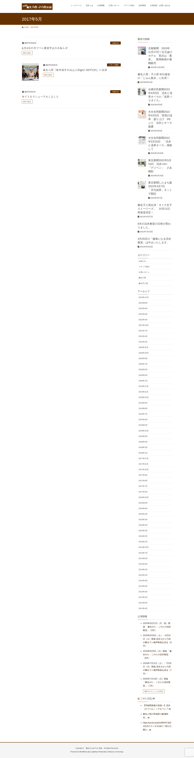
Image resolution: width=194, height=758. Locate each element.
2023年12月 (144, 297)
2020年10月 (144, 353)
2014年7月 (143, 553)
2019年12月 (144, 386)
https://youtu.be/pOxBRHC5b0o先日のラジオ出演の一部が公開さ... (157, 726)
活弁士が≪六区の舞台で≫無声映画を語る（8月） (157, 642)
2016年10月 (144, 497)
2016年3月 (143, 519)
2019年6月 (143, 419)
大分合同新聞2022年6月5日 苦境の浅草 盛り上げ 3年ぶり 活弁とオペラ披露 (160, 119)
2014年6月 (143, 558)
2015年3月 (143, 531)
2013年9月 (143, 581)
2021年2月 (143, 342)
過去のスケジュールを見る (153, 691)
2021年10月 (144, 325)
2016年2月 (143, 525)
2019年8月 (143, 408)
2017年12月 (144, 458)
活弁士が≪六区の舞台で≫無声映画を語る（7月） (157, 670)
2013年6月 (143, 586)
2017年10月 (144, 469)
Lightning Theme (97, 752)
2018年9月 (143, 436)
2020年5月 (143, 375)
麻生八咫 (142, 278)
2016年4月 (143, 514)
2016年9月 (143, 503)
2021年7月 (143, 331)
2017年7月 (143, 486)
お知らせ (115, 43)
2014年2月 (143, 575)
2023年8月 (143, 303)
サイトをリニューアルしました (40, 96)
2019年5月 (143, 425)
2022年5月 (143, 314)
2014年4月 (143, 569)
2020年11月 (143, 347)
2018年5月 (143, 442)
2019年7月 (143, 414)
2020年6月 (143, 369)
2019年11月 (143, 392)
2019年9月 (143, 403)
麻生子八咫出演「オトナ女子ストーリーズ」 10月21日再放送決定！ (155, 209)
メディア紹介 (114, 65)
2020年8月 (143, 358)
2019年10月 (144, 397)
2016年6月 (143, 508)
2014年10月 (144, 547)
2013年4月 (143, 592)
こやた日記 (146, 698)
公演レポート (144, 272)
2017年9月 (143, 475)
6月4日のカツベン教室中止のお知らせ (45, 48)
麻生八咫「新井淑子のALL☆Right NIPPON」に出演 (75, 70)
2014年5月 (143, 564)
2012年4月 (143, 608)
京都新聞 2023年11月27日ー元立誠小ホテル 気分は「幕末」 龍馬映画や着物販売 (160, 56)
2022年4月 (143, 320)
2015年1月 (143, 542)
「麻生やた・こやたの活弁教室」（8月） (157, 654)
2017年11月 (143, 464)
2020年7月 (143, 364)
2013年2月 (143, 597)
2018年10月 (144, 431)
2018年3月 (143, 447)
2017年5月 (143, 492)
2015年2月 (143, 536)
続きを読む (27, 53)
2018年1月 (143, 453)
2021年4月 (143, 336)
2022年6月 (143, 308)
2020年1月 (143, 381)
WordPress (83, 752)
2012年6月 (143, 603)
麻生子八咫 (143, 283)
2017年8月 (143, 481)
